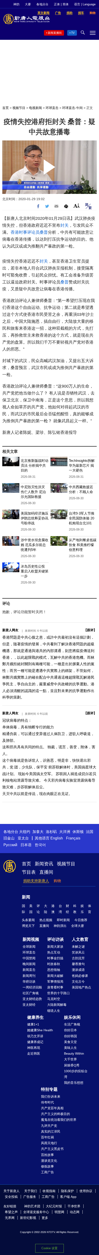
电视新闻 (35, 108)
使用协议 (85, 1191)
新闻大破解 (55, 976)
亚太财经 (29, 1004)
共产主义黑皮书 (52, 1149)
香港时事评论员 (25, 232)
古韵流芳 (78, 958)
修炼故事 (47, 1166)
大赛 (28, 4)
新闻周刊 (29, 976)
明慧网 (59, 1212)
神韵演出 (60, 926)
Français (73, 838)
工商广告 (47, 1172)
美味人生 (70, 1048)
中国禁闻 (29, 958)
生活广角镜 (72, 1024)
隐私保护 (67, 1191)
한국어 (40, 845)
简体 (66, 4)
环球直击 (52, 108)
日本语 (26, 845)
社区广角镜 (31, 993)
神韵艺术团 (32, 1206)
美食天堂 (70, 1042)
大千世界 (70, 1059)
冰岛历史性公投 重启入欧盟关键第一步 (34, 571)
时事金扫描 (55, 958)
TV (73, 32)
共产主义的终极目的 (55, 1114)
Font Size (76, 205)
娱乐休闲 (72, 1017)
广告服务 (29, 1197)
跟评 (90, 630)
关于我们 (30, 1191)
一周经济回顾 (32, 987)
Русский (10, 845)
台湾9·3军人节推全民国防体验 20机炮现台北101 (81, 518)
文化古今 (78, 981)
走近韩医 (33, 1053)
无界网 (10, 1218)
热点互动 (53, 952)
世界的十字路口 (58, 993)
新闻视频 (31, 939)
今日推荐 (80, 920)
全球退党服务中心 (36, 1212)
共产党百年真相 (52, 1108)
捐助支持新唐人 (36, 881)
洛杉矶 (51, 832)
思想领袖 (53, 970)
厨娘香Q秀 (71, 1065)
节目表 (29, 872)
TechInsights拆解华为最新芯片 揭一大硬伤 (82, 465)
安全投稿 (11, 1197)
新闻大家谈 (55, 946)
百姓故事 (47, 1155)
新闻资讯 (44, 863)
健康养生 (35, 1017)
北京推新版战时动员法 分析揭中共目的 (34, 465)
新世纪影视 (28, 1218)
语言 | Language (85, 4)
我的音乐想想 (73, 1082)
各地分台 (42, 4)
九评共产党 (49, 1126)
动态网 (74, 1212)
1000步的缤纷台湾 (75, 1074)
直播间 (46, 872)
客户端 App (68, 1197)
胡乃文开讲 (35, 1036)
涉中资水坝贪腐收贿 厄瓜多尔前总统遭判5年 (34, 545)
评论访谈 (55, 939)
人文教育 (80, 939)
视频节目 (18, 108)
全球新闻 (29, 946)
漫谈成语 (78, 970)
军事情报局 (55, 981)
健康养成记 (35, 1042)
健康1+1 (33, 1024)
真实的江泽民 (50, 1131)
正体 (57, 4)
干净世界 (73, 1206)
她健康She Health (40, 1030)
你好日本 (70, 1030)
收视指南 (49, 1191)
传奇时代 (47, 1102)
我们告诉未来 (50, 1096)
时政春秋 (53, 964)
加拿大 (38, 832)
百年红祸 (47, 1137)
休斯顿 (78, 832)
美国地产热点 (81, 987)
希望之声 (11, 1212)
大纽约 (24, 832)
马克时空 (53, 999)
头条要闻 (28, 920)
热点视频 (45, 920)
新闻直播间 (55, 32)
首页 (5, 108)
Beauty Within (74, 1053)
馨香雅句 (78, 964)
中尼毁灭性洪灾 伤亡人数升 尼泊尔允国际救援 (33, 492)
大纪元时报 (54, 1206)
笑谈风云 (78, 952)
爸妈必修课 (80, 976)
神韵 (16, 4)
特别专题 (49, 1089)
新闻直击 (29, 970)
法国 (89, 832)
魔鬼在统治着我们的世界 (58, 1119)
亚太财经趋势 (32, 999)
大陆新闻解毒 (57, 1004)
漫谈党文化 (49, 1160)
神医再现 (33, 1048)
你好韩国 (70, 1036)
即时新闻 (63, 920)
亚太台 (23, 838)
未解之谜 (78, 946)
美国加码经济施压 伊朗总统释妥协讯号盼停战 (34, 518)
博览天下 (28, 926)
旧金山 (9, 838)
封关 (64, 225)
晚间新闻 (29, 964)
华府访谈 (29, 981)
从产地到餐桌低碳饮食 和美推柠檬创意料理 (82, 545)
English (56, 838)
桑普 (44, 232)
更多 (45, 1218)
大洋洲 (64, 832)
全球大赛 (77, 926)
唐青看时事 (55, 987)
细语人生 (53, 1011)
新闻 (26, 897)
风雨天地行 (49, 1143)
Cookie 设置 (49, 1248)
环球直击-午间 (72, 108)
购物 (57, 881)
